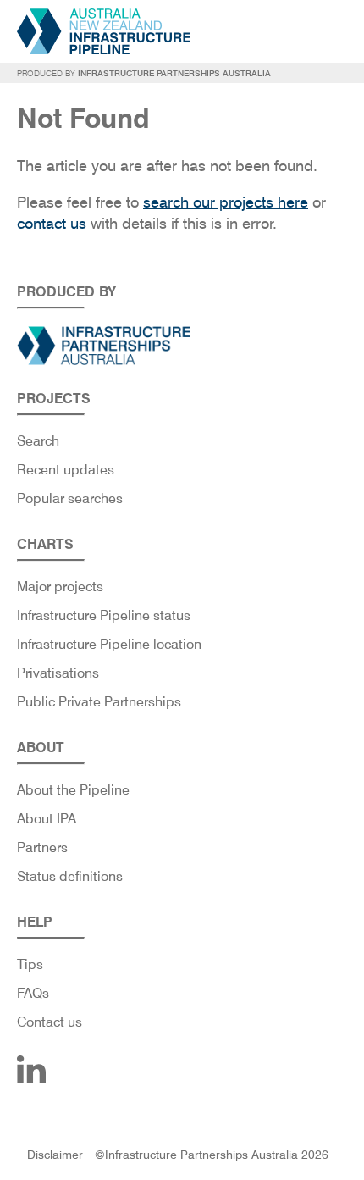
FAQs (33, 993)
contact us (51, 223)
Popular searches (70, 498)
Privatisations (58, 673)
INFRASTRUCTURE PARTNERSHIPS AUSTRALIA (174, 73)
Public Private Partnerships (99, 702)
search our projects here (225, 202)
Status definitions (70, 876)
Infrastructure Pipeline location (109, 644)
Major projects (60, 587)
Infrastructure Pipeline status (103, 615)
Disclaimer (55, 1154)
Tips (30, 964)
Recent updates (65, 470)
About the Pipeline (73, 790)
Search (38, 441)
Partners (42, 847)
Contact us (49, 1022)
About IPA (46, 819)
